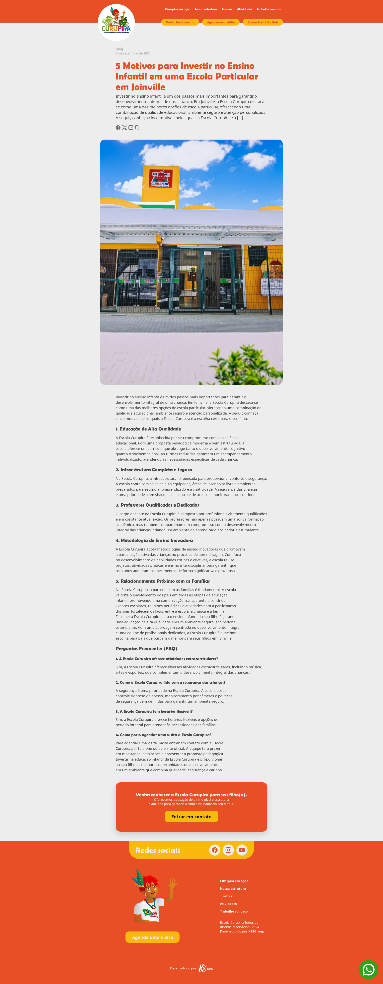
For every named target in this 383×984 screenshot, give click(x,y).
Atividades (244, 9)
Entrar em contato (191, 816)
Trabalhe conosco (268, 9)
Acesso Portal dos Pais (263, 22)
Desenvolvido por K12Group (242, 931)
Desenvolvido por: (183, 968)
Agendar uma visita (221, 22)
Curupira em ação (177, 9)
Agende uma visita (152, 937)
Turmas (227, 9)
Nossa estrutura (206, 9)
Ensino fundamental (180, 22)
